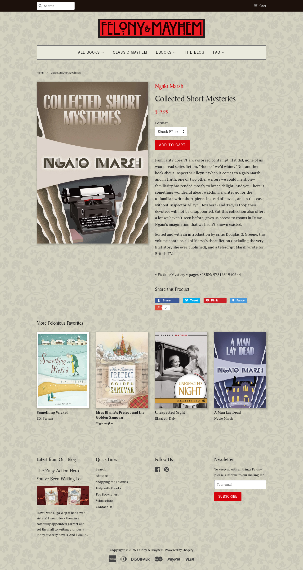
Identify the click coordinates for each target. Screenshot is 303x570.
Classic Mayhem (130, 52)
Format (161, 123)
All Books (89, 52)
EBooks (164, 52)
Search (101, 469)
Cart (262, 6)
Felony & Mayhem (150, 550)
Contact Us (104, 507)
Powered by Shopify (179, 550)
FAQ (217, 52)
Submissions (104, 501)
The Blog (195, 52)
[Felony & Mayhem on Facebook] (157, 470)
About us (102, 476)
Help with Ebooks (108, 488)
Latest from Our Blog (56, 459)
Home (40, 73)
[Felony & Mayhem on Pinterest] (166, 470)
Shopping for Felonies (112, 482)
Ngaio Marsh (169, 86)
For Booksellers (107, 494)
